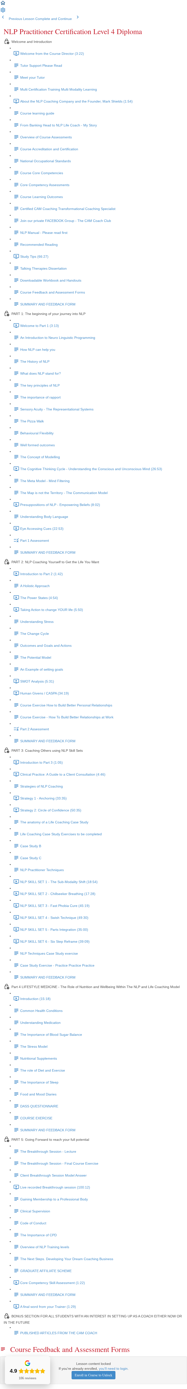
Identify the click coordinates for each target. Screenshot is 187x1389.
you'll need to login (113, 1368)
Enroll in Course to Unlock (93, 1375)
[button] (3, 5)
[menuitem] (3, 12)
